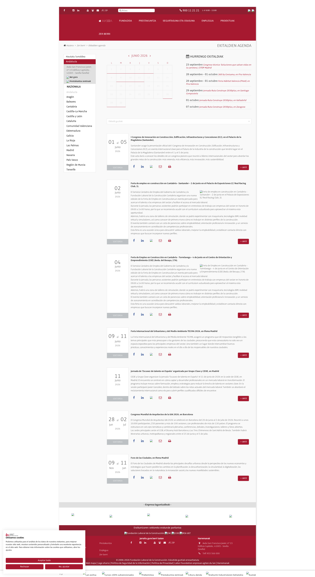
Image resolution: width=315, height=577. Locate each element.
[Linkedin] (78, 10)
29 (111, 102)
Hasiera (106, 20)
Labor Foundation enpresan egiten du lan (195, 563)
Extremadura (73, 130)
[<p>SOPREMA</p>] (157, 517)
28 (167, 94)
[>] (150, 56)
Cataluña (71, 121)
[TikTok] (83, 10)
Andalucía (71, 92)
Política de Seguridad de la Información (130, 563)
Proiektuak (227, 21)
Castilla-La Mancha (76, 111)
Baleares (71, 101)
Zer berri (104, 34)
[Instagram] (73, 10)
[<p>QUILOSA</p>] (120, 516)
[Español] (249, 10)
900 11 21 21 (191, 10)
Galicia (70, 135)
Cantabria (71, 106)
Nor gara (73, 77)
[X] (69, 10)
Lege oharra (103, 563)
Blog (104, 10)
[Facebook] (64, 10)
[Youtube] (88, 10)
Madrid (70, 150)
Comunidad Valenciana (79, 126)
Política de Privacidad (162, 563)
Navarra (70, 155)
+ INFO (243, 167)
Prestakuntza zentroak (80, 81)
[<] (129, 56)
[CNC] (168, 533)
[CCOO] (176, 533)
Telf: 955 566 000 (211, 553)
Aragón (70, 97)
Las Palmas (72, 145)
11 (139, 77)
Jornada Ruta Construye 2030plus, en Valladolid (222, 100)
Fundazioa (125, 21)
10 (130, 77)
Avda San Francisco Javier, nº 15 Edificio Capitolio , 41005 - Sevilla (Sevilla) (215, 546)
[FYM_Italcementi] (195, 516)
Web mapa (91, 563)
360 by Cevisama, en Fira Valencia (234, 74)
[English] (253, 10)
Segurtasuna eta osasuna (179, 21)
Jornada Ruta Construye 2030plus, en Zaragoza (222, 107)
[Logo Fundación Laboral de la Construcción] (79, 27)
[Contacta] (97, 10)
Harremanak (223, 563)
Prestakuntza (147, 21)
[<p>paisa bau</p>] (82, 517)
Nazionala (74, 86)
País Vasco (72, 160)
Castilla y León (74, 116)
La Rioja (70, 140)
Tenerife (70, 169)
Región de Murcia (75, 164)
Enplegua (208, 21)
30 (121, 102)
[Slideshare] (92, 10)
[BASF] (233, 516)
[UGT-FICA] (185, 533)
